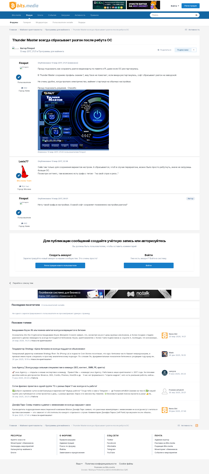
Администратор (162, 440)
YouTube (111, 452)
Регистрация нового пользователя (60, 265)
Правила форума (67, 440)
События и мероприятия (166, 452)
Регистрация (191, 6)
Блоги (40, 15)
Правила (94, 15)
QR (126, 470)
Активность (80, 15)
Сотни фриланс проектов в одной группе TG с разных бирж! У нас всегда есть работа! (54, 386)
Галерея (27, 22)
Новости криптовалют (41, 340)
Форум (29, 15)
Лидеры (81, 22)
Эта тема (185, 15)
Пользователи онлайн (63, 22)
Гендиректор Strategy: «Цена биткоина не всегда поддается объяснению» (48, 349)
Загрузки (65, 15)
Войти (174, 6)
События (52, 15)
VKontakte (111, 446)
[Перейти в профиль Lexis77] (24, 171)
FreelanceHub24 (176, 390)
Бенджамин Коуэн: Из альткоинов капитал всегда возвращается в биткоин (49, 330)
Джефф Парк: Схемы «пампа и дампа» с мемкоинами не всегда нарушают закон (51, 405)
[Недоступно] (73, 119)
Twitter (110, 440)
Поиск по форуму (67, 446)
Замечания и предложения (72, 452)
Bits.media (16, 15)
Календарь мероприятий (22, 446)
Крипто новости (18, 440)
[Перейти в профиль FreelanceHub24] (164, 391)
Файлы (63, 449)
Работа (34, 378)
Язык (78, 463)
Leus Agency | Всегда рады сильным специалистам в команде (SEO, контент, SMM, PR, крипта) (58, 367)
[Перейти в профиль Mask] (164, 354)
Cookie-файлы (126, 463)
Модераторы (41, 22)
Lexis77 (23, 161)
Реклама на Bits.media (165, 443)
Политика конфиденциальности (100, 463)
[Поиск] (196, 15)
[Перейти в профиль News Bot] (164, 335)
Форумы (14, 22)
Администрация (67, 443)
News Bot (173, 334)
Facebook (111, 443)
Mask (171, 352)
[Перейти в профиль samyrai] (164, 373)
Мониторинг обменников (22, 443)
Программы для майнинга (51, 51)
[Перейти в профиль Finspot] (15, 50)
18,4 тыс (25, 186)
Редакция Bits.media (164, 446)
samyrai (172, 371)
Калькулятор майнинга (21, 449)
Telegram (111, 449)
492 (25, 88)
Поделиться (165, 50)
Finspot (31, 48)
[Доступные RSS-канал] (197, 426)
